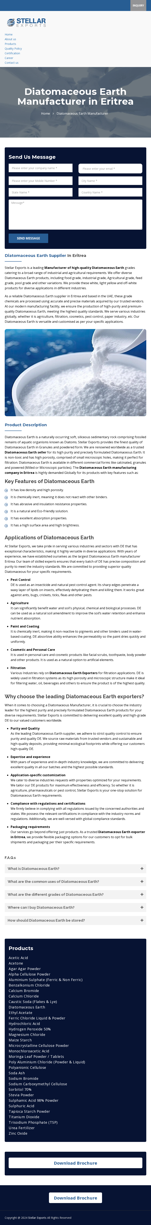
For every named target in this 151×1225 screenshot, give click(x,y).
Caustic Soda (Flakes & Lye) (33, 1001)
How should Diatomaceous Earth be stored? (46, 920)
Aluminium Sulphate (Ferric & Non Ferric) (45, 979)
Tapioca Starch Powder (29, 1111)
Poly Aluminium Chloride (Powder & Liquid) (47, 1062)
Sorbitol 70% (20, 1089)
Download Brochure (75, 1163)
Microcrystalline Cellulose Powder (39, 1045)
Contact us (11, 62)
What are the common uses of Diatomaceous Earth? (53, 882)
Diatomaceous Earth (27, 1007)
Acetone (16, 963)
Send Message (28, 238)
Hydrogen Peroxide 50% (30, 1029)
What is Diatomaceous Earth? (33, 869)
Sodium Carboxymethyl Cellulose (38, 1084)
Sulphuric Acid (21, 1105)
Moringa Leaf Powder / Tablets (36, 1056)
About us (10, 39)
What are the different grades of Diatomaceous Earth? (56, 894)
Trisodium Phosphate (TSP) (33, 1122)
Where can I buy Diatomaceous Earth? (41, 907)
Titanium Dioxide (24, 1116)
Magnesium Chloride (27, 1034)
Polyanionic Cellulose (27, 1067)
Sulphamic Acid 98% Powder (34, 1100)
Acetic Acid (18, 957)
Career (9, 58)
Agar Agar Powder (25, 968)
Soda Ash (17, 1073)
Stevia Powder (21, 1095)
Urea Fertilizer (22, 1127)
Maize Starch (20, 1040)
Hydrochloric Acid (24, 1023)
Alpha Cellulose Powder (29, 974)
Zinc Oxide (18, 1133)
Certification (12, 53)
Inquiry (138, 5)
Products (10, 44)
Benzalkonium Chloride (29, 985)
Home (9, 34)
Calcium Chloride (24, 996)
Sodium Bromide (23, 1078)
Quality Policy (13, 48)
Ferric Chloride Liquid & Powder (37, 1018)
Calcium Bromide (24, 990)
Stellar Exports (37, 1218)
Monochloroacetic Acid (29, 1051)
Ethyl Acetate (20, 1012)
